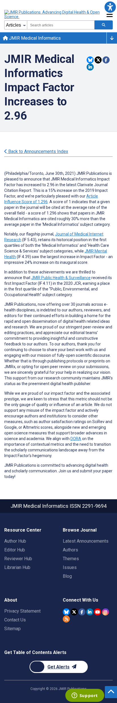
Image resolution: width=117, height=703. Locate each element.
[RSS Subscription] (66, 619)
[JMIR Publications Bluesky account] (66, 611)
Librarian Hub (17, 567)
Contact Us (15, 620)
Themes (71, 558)
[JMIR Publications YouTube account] (97, 611)
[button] (110, 7)
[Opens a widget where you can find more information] (84, 696)
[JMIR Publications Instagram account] (105, 611)
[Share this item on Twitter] (98, 59)
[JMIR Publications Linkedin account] (89, 611)
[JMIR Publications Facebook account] (81, 611)
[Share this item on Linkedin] (90, 67)
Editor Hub (14, 550)
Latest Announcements (85, 541)
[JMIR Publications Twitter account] (74, 611)
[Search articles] (104, 24)
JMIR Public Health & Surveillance (61, 277)
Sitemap (12, 628)
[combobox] (61, 24)
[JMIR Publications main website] (52, 14)
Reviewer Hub (18, 558)
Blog (67, 576)
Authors (70, 550)
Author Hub (15, 541)
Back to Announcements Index (37, 151)
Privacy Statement (22, 611)
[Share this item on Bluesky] (90, 59)
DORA (75, 438)
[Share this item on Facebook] (106, 59)
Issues (70, 567)
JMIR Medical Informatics (34, 38)
